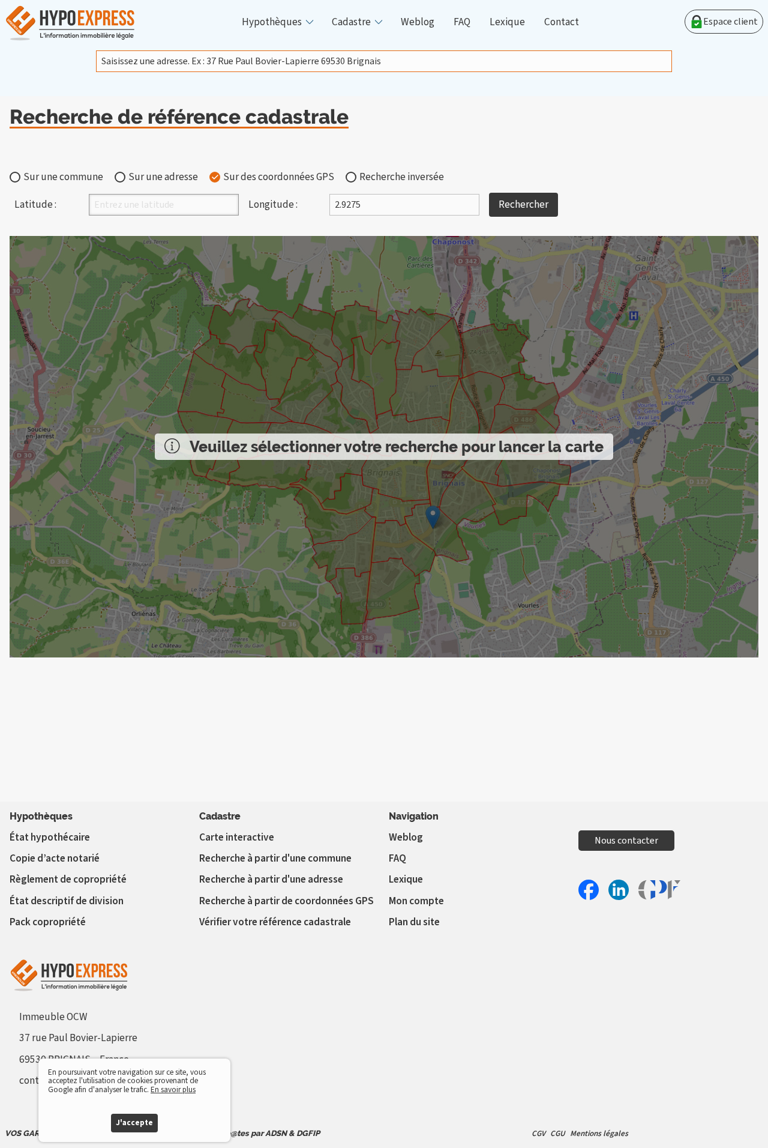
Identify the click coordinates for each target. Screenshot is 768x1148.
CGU (557, 1133)
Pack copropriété (48, 921)
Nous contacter (626, 840)
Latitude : (35, 204)
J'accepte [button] (134, 1122)
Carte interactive (236, 837)
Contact (561, 22)
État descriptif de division (67, 900)
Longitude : (273, 204)
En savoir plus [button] (173, 1089)
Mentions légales (599, 1133)
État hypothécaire (50, 837)
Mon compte (416, 900)
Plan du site (414, 921)
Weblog (417, 22)
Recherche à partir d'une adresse (271, 879)
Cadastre (351, 22)
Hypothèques (272, 22)
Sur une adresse (163, 177)
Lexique (507, 22)
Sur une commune (63, 177)
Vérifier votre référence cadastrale (275, 921)
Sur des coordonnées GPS (278, 177)
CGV (538, 1133)
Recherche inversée (401, 177)
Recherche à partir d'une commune (275, 858)
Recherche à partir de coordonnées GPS (286, 900)
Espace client (730, 21)
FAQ (462, 22)
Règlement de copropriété (68, 879)
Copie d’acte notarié (55, 858)
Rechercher (523, 204)
